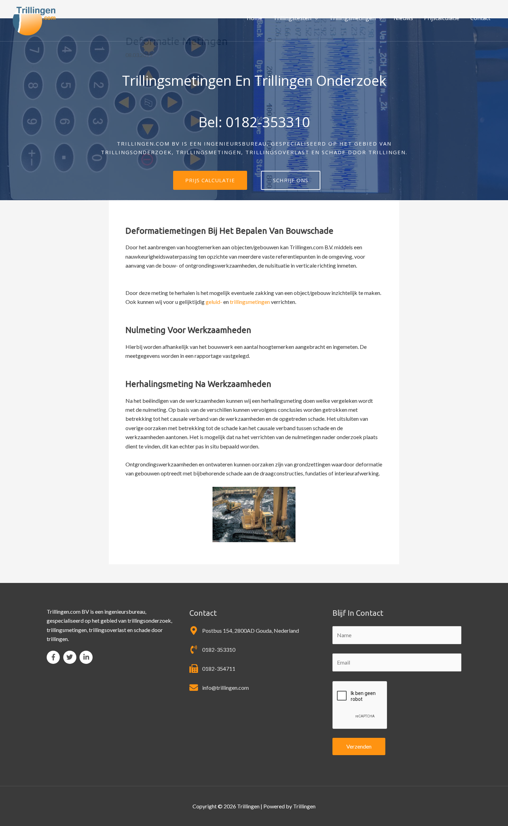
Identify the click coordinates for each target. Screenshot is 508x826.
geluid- (214, 301)
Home (254, 18)
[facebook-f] (54, 657)
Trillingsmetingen (352, 18)
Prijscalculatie (441, 18)
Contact (480, 18)
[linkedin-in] (87, 657)
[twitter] (71, 657)
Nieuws (403, 18)
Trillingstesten (292, 18)
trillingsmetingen (250, 301)
